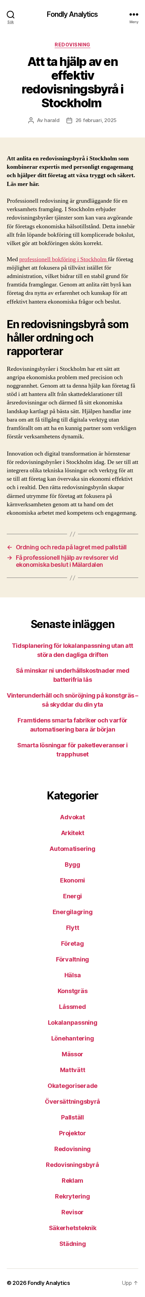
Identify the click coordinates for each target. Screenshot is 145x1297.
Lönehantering (72, 1038)
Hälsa (72, 975)
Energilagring (73, 911)
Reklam (72, 1180)
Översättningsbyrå (72, 1101)
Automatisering (72, 848)
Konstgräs (73, 990)
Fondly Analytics (72, 14)
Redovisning (72, 44)
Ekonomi (72, 880)
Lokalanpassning (72, 1022)
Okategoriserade (72, 1085)
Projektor (72, 1133)
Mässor (72, 1054)
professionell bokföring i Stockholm (63, 259)
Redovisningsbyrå (72, 1164)
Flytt (72, 927)
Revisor (72, 1212)
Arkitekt (72, 832)
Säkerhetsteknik (72, 1227)
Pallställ (72, 1117)
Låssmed (72, 1006)
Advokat (72, 817)
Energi (72, 896)
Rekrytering (72, 1196)
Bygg (72, 864)
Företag (72, 943)
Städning (72, 1243)
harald (51, 120)
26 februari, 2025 (96, 120)
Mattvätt (72, 1069)
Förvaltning (72, 959)
